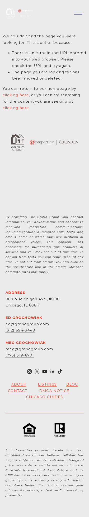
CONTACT (17, 391)
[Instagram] (29, 371)
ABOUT (18, 384)
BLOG (72, 384)
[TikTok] (59, 371)
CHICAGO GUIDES (44, 397)
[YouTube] (44, 371)
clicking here (16, 95)
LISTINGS (47, 384)
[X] (37, 371)
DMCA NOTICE (54, 391)
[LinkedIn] (52, 371)
